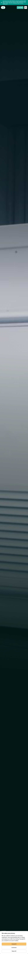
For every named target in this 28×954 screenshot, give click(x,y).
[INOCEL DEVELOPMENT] (3, 7)
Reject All (14, 951)
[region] (14, 942)
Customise (14, 947)
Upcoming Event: (14, 2)
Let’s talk (20, 7)
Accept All (14, 944)
